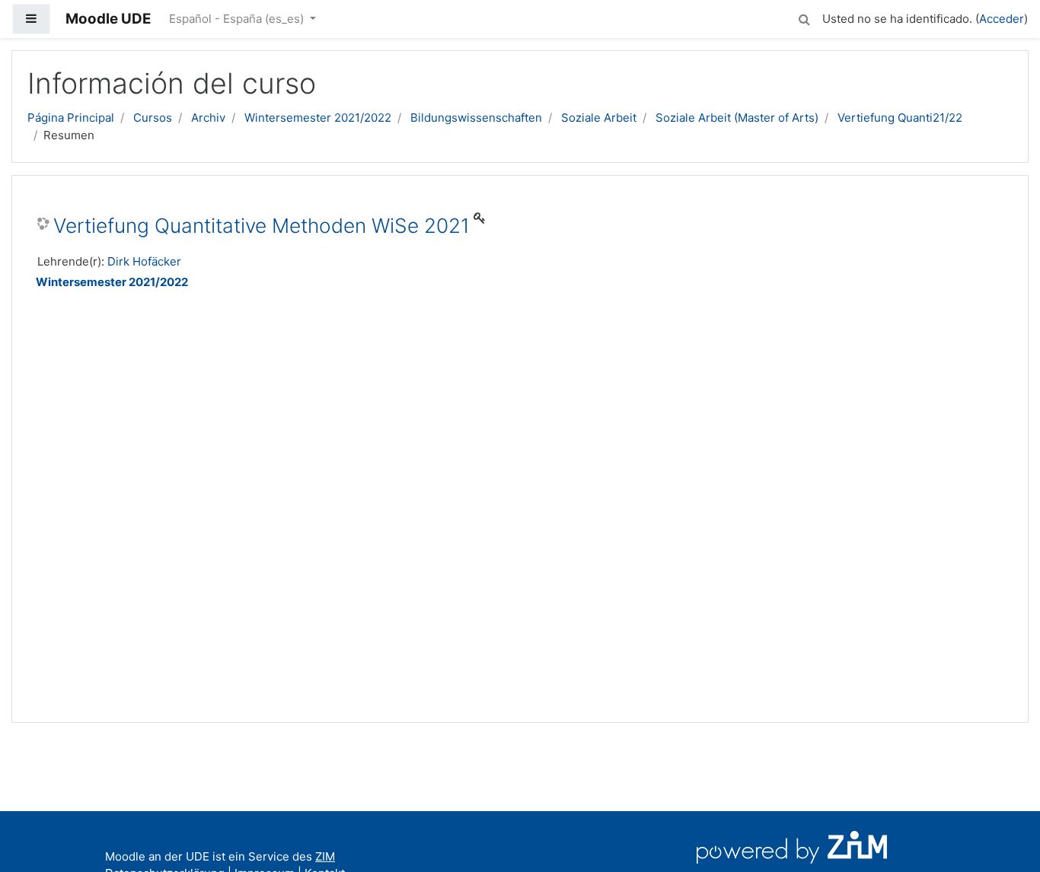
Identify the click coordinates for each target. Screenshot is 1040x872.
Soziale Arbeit (598, 117)
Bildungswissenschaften (476, 117)
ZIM (325, 856)
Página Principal (70, 117)
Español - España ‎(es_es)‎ (238, 18)
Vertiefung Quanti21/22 (899, 117)
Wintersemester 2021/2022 (317, 117)
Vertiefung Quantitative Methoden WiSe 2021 (261, 225)
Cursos (152, 117)
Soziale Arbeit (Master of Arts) (737, 117)
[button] (804, 17)
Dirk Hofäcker (144, 261)
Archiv (208, 117)
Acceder (1001, 18)
